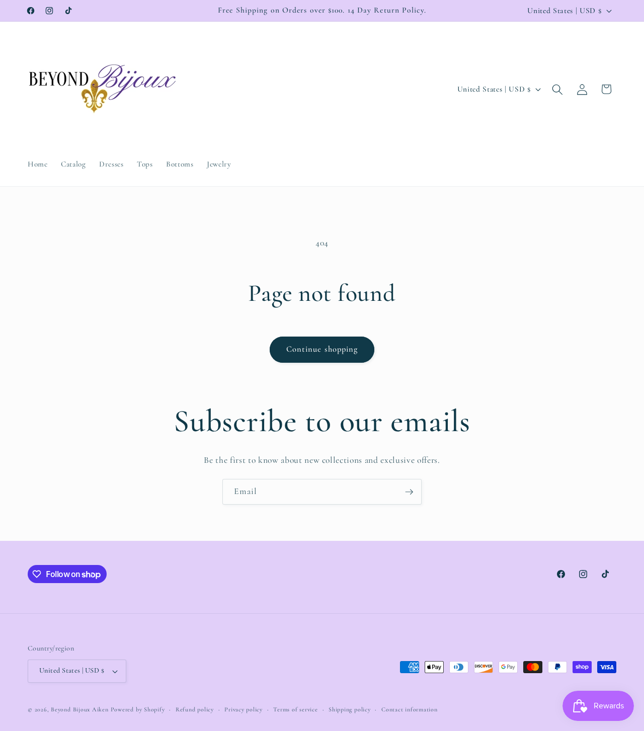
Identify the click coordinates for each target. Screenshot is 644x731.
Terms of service (295, 709)
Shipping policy (350, 709)
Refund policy (195, 709)
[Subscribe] (409, 492)
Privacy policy (243, 709)
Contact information (409, 709)
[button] (557, 89)
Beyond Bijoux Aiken (80, 709)
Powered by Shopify (138, 709)
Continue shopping (322, 349)
